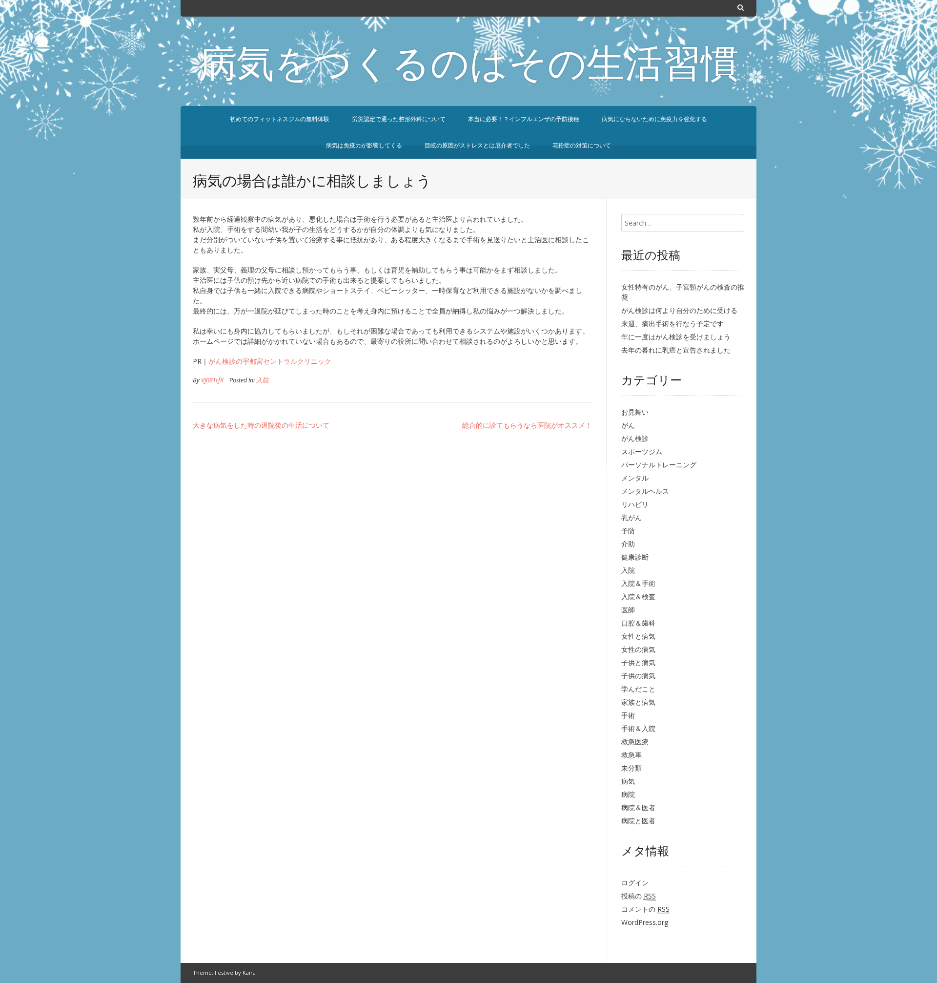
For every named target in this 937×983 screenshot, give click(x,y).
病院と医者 (638, 820)
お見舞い (635, 412)
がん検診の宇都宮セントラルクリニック (269, 361)
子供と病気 (638, 662)
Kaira (249, 972)
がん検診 (635, 438)
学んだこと (638, 688)
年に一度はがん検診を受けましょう (676, 336)
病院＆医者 (638, 807)
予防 (628, 530)
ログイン (635, 882)
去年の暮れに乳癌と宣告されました (676, 350)
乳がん (631, 517)
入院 (262, 380)
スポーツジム (641, 451)
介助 (628, 543)
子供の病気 (638, 675)
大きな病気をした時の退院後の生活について (261, 425)
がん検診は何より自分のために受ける (679, 310)
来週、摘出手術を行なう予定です (672, 323)
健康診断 (635, 557)
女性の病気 (638, 649)
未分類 (631, 768)
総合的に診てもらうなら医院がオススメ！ (530, 425)
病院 (628, 794)
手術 (628, 715)
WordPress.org (644, 922)
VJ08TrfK (212, 380)
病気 (628, 781)
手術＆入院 (638, 728)
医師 (628, 609)
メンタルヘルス (645, 491)
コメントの (645, 909)
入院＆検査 (638, 596)
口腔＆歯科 (638, 622)
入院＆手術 (638, 583)
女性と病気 (638, 636)
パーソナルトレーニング (658, 464)
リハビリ (635, 504)
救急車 (631, 754)
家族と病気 (638, 702)
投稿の (638, 895)
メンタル (635, 477)
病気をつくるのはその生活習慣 (468, 67)
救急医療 (635, 741)
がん (628, 425)
